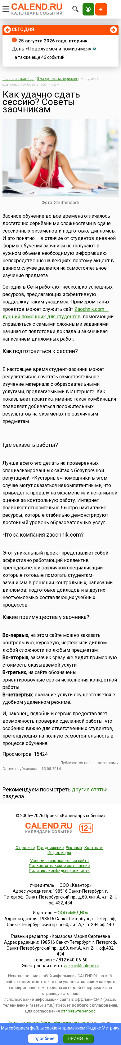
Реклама (74, 847)
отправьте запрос (78, 1011)
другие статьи (90, 789)
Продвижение (50, 847)
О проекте (25, 847)
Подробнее (43, 1038)
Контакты (93, 847)
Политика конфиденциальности (59, 870)
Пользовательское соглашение (59, 865)
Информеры (59, 852)
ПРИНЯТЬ (78, 1038)
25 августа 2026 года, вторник (52, 41)
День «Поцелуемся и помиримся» (51, 49)
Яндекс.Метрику (102, 1027)
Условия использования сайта (59, 860)
